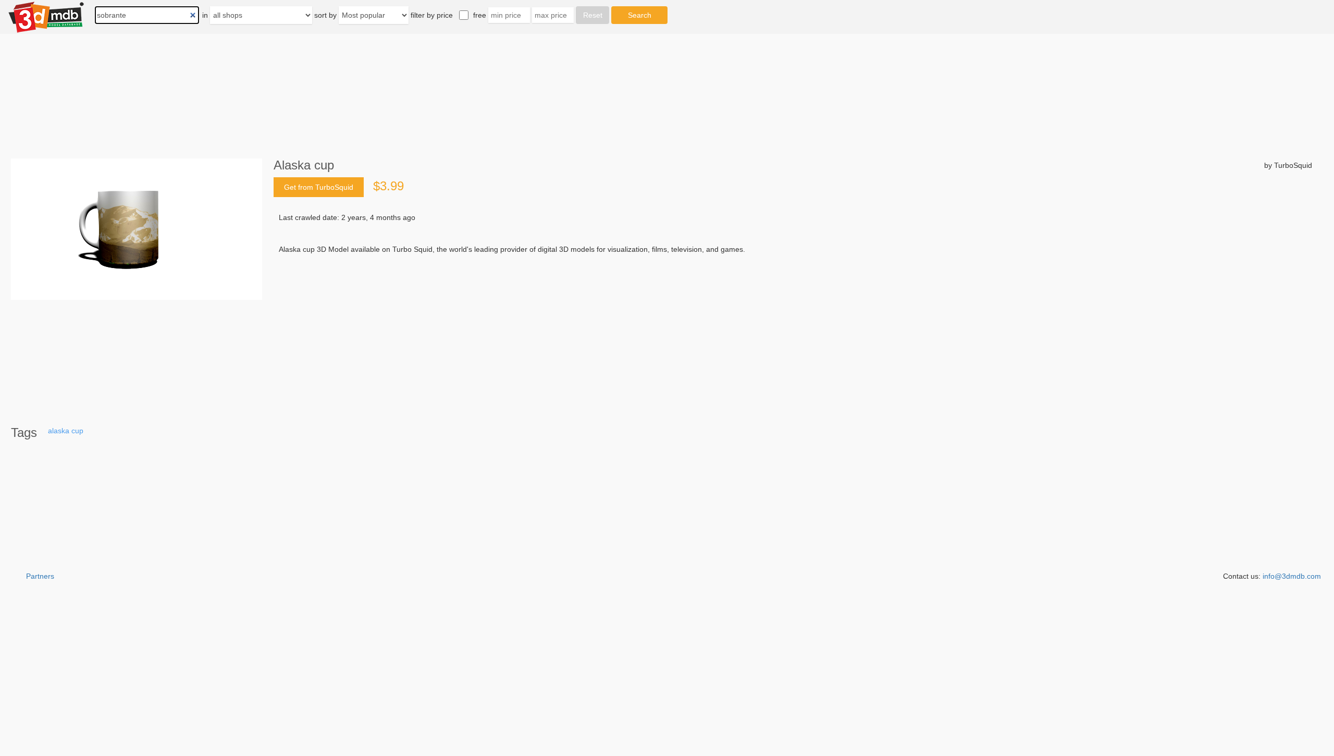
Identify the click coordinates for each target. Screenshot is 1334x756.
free (479, 15)
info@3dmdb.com (1292, 576)
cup (77, 430)
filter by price (432, 15)
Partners (40, 576)
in (205, 15)
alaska (58, 430)
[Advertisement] (592, 334)
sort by (325, 15)
